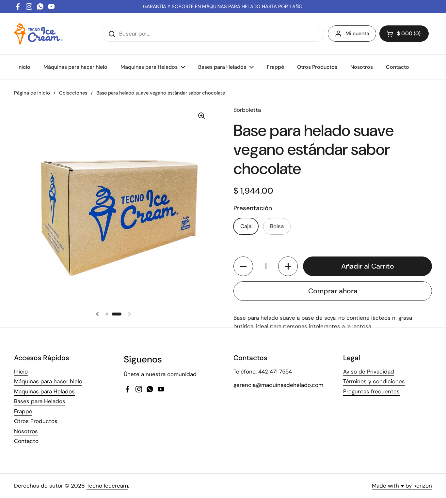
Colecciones (73, 93)
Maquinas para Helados (44, 391)
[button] (404, 33)
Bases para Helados (39, 401)
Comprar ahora (333, 291)
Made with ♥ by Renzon (402, 485)
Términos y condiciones (374, 381)
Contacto (26, 441)
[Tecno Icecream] (38, 34)
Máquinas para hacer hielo (48, 381)
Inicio (21, 371)
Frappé (23, 411)
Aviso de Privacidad (368, 371)
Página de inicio (32, 93)
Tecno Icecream (107, 485)
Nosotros (26, 431)
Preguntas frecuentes (371, 391)
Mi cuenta (357, 33)
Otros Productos (35, 421)
